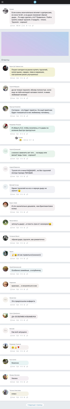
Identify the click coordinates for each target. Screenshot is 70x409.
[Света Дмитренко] (6, 315)
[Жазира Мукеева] (6, 377)
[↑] (27, 25)
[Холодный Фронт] (6, 238)
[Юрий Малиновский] (6, 269)
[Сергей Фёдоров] (6, 88)
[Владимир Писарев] (6, 126)
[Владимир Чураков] (6, 346)
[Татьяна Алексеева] (6, 392)
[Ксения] (6, 11)
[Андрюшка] (6, 284)
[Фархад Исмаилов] (6, 108)
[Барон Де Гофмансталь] (6, 68)
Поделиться (32, 25)
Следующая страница (35, 405)
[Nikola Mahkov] (6, 222)
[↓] (30, 25)
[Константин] (6, 361)
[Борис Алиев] (6, 204)
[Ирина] (6, 253)
